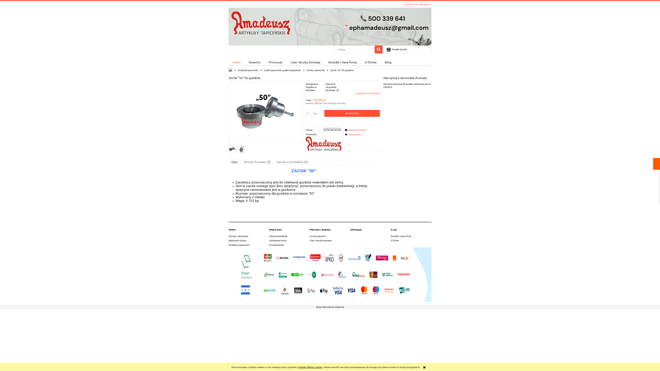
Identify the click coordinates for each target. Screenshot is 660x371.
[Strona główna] (330, 26)
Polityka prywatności (239, 244)
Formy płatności (318, 236)
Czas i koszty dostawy (321, 240)
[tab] (235, 162)
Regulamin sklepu (237, 240)
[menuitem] (237, 62)
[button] (355, 129)
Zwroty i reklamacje (238, 236)
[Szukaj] (379, 49)
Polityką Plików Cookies (310, 367)
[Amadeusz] (324, 143)
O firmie (395, 240)
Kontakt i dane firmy (401, 236)
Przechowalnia (276, 244)
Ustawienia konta (278, 240)
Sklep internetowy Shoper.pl (330, 306)
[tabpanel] (304, 194)
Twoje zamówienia (278, 236)
